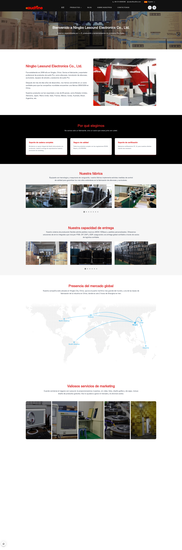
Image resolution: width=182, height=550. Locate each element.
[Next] (159, 198)
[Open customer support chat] (3, 543)
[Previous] (22, 198)
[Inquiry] (154, 7)
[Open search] (150, 7)
